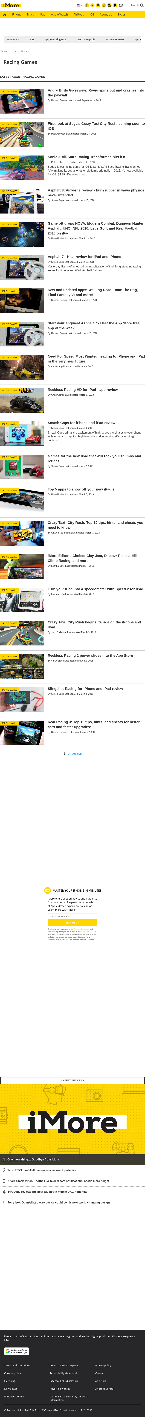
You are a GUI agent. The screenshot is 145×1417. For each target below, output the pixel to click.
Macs (30, 14)
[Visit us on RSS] (109, 5)
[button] (137, 5)
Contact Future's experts (64, 1365)
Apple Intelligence (55, 39)
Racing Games (21, 51)
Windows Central (14, 1396)
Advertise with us (60, 1388)
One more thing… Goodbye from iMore (33, 1159)
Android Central (104, 1388)
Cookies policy (12, 1373)
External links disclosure (64, 1381)
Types (122, 14)
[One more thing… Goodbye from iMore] (72, 1124)
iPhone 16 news (115, 39)
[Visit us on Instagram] (104, 5)
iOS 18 (30, 39)
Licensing (9, 1381)
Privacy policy (103, 1365)
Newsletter (10, 1388)
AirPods (79, 14)
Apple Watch (59, 14)
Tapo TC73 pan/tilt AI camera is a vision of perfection (42, 1170)
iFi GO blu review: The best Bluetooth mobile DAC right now (47, 1191)
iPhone (16, 14)
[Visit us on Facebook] (87, 5)
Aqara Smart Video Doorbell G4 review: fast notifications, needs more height (58, 1181)
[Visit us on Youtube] (98, 5)
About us (100, 1381)
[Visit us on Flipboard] (115, 5)
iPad (42, 14)
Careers (100, 1373)
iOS (92, 14)
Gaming (5, 51)
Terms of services (82, 929)
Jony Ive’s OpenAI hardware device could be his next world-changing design (58, 1202)
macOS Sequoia (86, 39)
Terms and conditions (17, 1365)
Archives (77, 753)
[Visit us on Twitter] (92, 5)
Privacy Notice (85, 931)
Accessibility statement (63, 1373)
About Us (106, 14)
